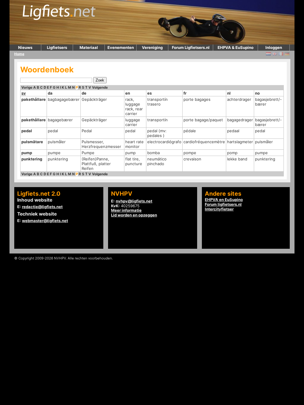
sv (23, 93)
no (257, 93)
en (127, 93)
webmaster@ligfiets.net (45, 220)
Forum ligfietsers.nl (223, 204)
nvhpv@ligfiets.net (134, 201)
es (149, 93)
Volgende (100, 87)
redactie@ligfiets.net (42, 206)
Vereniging (152, 47)
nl (229, 93)
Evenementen (120, 47)
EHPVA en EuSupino (224, 199)
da (50, 93)
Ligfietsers (57, 47)
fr (184, 93)
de (84, 93)
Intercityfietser (219, 209)
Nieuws (25, 47)
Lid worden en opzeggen (134, 215)
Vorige (26, 87)
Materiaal (89, 47)
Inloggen (273, 47)
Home (19, 54)
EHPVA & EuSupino (236, 47)
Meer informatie (126, 210)
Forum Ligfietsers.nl (191, 47)
